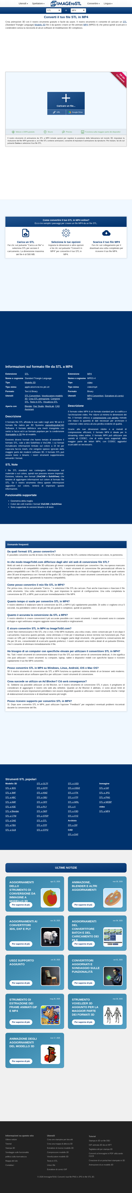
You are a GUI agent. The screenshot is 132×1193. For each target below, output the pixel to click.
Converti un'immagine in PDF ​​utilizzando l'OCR (106, 1154)
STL (125, 22)
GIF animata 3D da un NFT (100, 1145)
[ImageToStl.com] (66, 3)
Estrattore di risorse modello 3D (60, 1148)
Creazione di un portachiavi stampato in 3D (107, 1160)
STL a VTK (73, 793)
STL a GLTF (42, 783)
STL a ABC (10, 797)
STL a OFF (42, 802)
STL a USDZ (74, 788)
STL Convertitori (32, 396)
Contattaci (9, 1165)
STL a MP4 (104, 811)
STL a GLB (10, 830)
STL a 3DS (10, 788)
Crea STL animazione (39, 399)
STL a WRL (73, 802)
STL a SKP (42, 811)
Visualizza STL (50, 402)
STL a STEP (42, 816)
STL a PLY (42, 807)
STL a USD (73, 783)
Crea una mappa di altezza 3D (60, 1144)
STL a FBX (10, 825)
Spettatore (37, 3)
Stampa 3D (10, 1148)
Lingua (107, 3)
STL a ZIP (72, 825)
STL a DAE (10, 820)
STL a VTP (73, 797)
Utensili (22, 3)
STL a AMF (10, 802)
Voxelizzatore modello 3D (57, 1156)
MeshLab (49, 406)
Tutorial (8, 1144)
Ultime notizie (11, 1139)
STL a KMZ (42, 793)
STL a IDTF (42, 788)
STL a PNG (104, 797)
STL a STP (42, 825)
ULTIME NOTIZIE (66, 867)
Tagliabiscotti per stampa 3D (101, 1149)
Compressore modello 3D (58, 1152)
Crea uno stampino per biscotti (60, 1139)
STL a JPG (104, 793)
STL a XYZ (73, 816)
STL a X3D (73, 811)
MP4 (85, 25)
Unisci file (51, 1165)
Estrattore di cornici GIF (57, 1169)
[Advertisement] (34, 50)
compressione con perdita (105, 418)
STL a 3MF (10, 793)
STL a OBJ (42, 797)
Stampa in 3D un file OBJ (99, 1141)
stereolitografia (52, 425)
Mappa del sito (11, 1161)
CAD (62, 425)
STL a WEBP (105, 802)
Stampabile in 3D (13, 434)
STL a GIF (104, 788)
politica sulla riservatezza (16, 1156)
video (89, 382)
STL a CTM (10, 816)
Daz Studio (38, 406)
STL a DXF (73, 834)
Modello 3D (40, 25)
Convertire (92, 3)
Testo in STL (36, 402)
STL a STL (42, 820)
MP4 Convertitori (95, 396)
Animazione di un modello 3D (101, 1165)
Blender (28, 406)
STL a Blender (12, 811)
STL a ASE (10, 807)
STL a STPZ (42, 830)
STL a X (72, 807)
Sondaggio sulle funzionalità (17, 1152)
